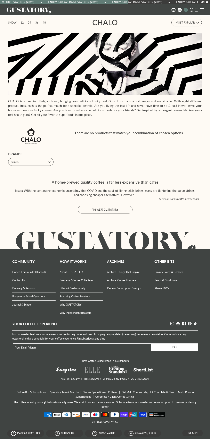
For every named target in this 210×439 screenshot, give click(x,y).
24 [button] (29, 22)
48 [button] (44, 22)
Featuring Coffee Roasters (75, 296)
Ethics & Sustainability (72, 288)
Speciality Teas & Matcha (64, 392)
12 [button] (22, 22)
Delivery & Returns (23, 288)
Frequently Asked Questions (28, 296)
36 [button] (37, 22)
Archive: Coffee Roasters (121, 280)
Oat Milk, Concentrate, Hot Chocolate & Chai (148, 392)
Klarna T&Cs (161, 288)
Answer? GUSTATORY (105, 209)
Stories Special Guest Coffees (100, 392)
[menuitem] (173, 9)
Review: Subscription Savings (124, 288)
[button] (191, 9)
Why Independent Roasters (75, 312)
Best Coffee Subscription (96, 360)
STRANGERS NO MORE (115, 378)
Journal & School (21, 304)
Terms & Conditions (165, 280)
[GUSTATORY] (28, 10)
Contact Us (18, 280)
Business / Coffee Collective (76, 280)
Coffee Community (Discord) (29, 272)
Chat (193, 432)
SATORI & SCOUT (140, 378)
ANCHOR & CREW (70, 378)
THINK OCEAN (91, 378)
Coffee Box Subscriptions (31, 392)
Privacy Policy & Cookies (168, 272)
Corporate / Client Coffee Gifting (114, 396)
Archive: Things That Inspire (123, 272)
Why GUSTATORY (70, 304)
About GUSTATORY (71, 272)
